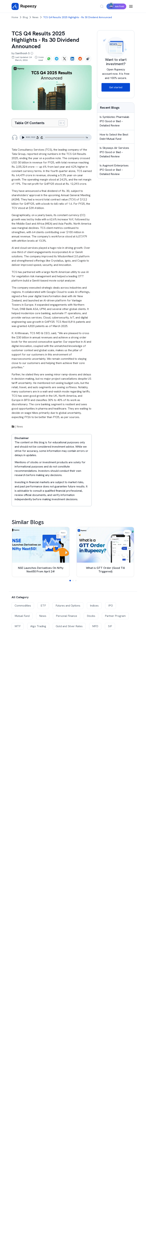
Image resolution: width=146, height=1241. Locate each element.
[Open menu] (130, 6)
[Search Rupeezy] (101, 6)
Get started (115, 87)
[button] (70, 580)
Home (15, 17)
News (35, 17)
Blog (25, 17)
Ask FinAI (119, 6)
